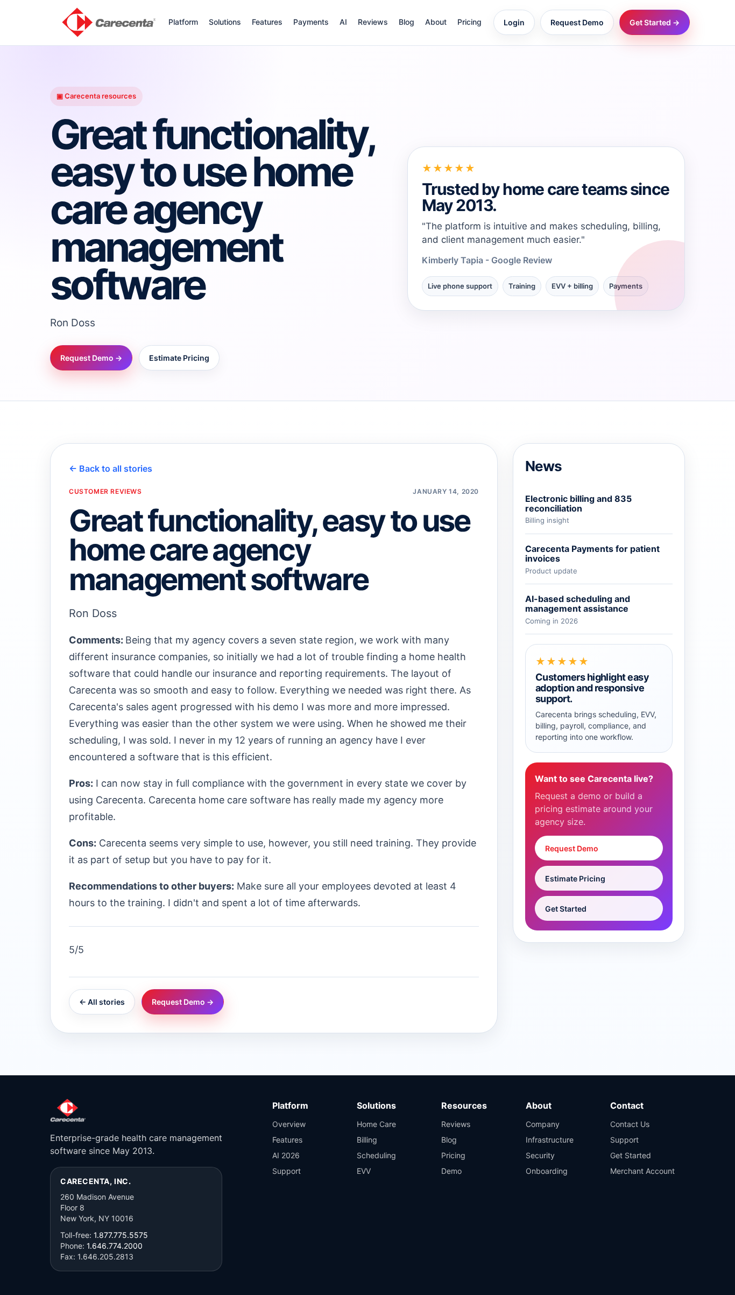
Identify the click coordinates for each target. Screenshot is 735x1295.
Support (286, 1170)
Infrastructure (550, 1139)
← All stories (102, 1001)
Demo (451, 1170)
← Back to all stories (110, 468)
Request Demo (577, 22)
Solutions (225, 21)
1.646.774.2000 (115, 1245)
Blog (406, 21)
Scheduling (376, 1155)
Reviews (373, 21)
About (436, 21)
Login (514, 22)
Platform (183, 21)
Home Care (376, 1124)
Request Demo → (91, 357)
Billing (367, 1139)
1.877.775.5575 (121, 1235)
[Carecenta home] (109, 22)
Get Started (565, 908)
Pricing (469, 21)
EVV (364, 1170)
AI (343, 21)
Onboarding (547, 1170)
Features (267, 21)
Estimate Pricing (179, 357)
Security (540, 1155)
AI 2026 (286, 1155)
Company (543, 1124)
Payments (311, 21)
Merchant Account (642, 1170)
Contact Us (629, 1124)
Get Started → (655, 22)
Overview (289, 1124)
